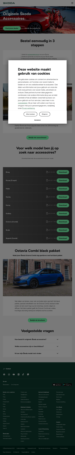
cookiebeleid (22, 103)
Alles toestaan (30, 114)
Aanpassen (37, 120)
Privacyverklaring (28, 108)
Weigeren (45, 114)
